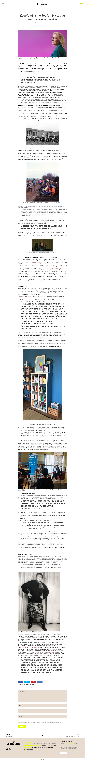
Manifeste (28, 743)
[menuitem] (81, 3)
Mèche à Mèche (43, 745)
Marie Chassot (70, 743)
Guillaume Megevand (35, 58)
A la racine (54, 743)
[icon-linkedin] (7, 749)
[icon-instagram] (10, 749)
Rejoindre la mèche (31, 745)
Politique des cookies (36, 747)
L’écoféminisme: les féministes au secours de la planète (42, 17)
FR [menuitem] (80, 3)
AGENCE (63, 752)
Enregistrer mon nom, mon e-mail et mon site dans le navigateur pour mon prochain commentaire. (39, 722)
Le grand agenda (47, 743)
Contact (27, 747)
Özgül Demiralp (38, 22)
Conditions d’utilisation (28, 749)
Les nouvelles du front (38, 743)
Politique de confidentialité (47, 747)
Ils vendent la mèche (52, 745)
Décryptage (42, 12)
